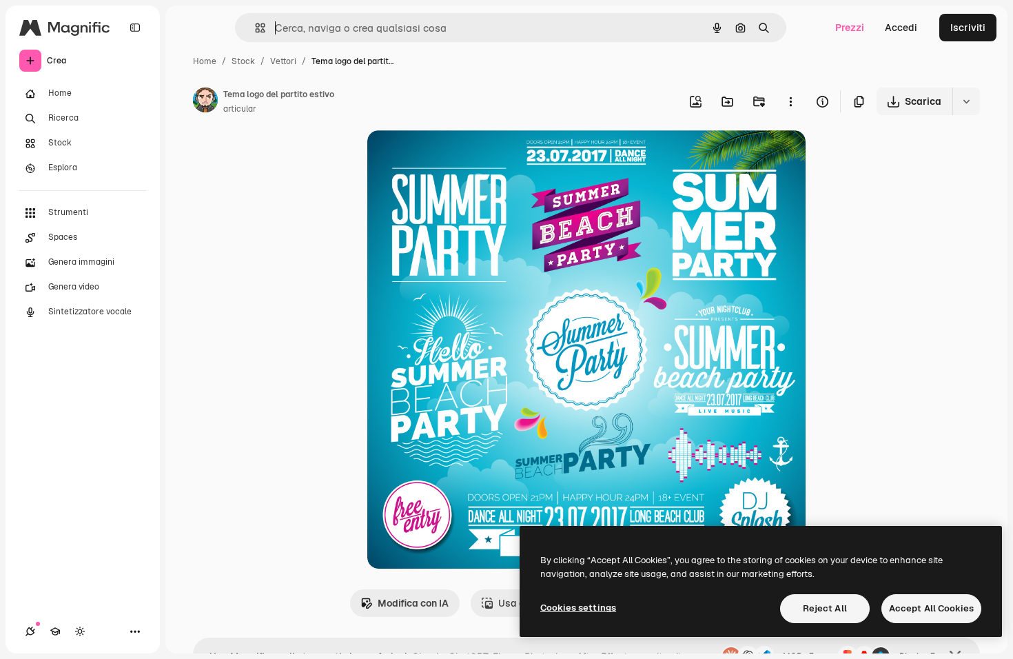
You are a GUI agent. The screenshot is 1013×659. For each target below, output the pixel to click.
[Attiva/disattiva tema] (80, 631)
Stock (243, 61)
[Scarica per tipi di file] (966, 101)
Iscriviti (967, 27)
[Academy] (55, 631)
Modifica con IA (413, 603)
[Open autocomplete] (255, 28)
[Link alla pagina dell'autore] (205, 102)
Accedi (901, 27)
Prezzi (849, 27)
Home (204, 61)
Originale (458, 156)
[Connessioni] (30, 631)
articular (239, 108)
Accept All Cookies (931, 608)
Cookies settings (578, 608)
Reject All (825, 608)
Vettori (283, 61)
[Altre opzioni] (790, 101)
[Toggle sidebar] (135, 28)
